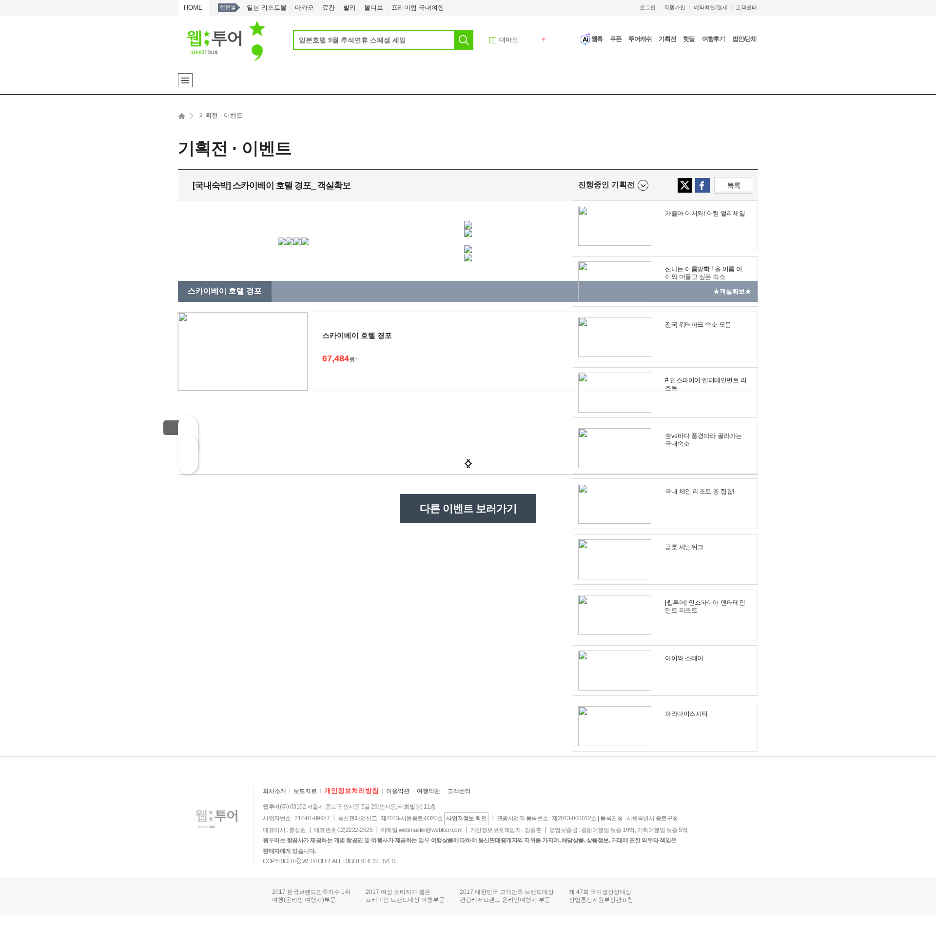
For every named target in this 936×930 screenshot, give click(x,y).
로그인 (648, 7)
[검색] (463, 40)
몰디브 (373, 7)
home (182, 118)
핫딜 (689, 38)
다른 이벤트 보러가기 (468, 508)
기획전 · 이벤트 (221, 115)
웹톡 (597, 38)
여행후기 (713, 38)
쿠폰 (616, 38)
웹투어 (226, 40)
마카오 (304, 7)
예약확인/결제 (710, 7)
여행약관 (428, 791)
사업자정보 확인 (466, 818)
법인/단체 (744, 38)
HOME (193, 7)
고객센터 (746, 7)
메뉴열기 (185, 80)
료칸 (328, 7)
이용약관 (398, 791)
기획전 (667, 38)
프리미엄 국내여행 (417, 7)
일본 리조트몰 (267, 7)
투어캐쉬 (639, 38)
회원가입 (674, 7)
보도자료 (305, 791)
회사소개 (274, 791)
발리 (349, 7)
